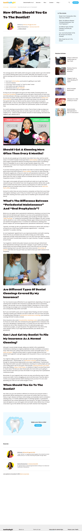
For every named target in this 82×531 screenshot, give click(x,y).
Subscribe (75, 2)
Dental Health (13, 7)
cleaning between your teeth (41, 365)
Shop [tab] (58, 2)
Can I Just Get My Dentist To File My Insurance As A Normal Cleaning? (67, 34)
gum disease (20, 88)
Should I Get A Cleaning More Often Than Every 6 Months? (67, 17)
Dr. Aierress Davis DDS (33, 27)
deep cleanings (8, 218)
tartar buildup (16, 81)
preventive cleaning (30, 360)
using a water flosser (20, 367)
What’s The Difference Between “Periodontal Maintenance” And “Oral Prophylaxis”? (66, 22)
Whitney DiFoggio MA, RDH (29, 24)
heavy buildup (27, 171)
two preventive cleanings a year (28, 320)
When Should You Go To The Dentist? (66, 40)
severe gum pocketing (9, 94)
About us (21, 529)
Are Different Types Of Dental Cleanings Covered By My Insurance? (66, 28)
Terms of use (36, 529)
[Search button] (69, 2)
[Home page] (8, 530)
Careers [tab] (51, 2)
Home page (5, 7)
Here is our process (24, 474)
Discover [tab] (38, 2)
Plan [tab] (45, 2)
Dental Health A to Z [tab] (28, 2)
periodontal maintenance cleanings (30, 315)
